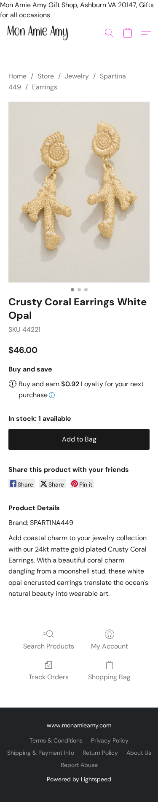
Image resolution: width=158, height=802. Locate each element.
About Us (138, 752)
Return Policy (100, 752)
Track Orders (49, 677)
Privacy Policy (110, 740)
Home (17, 76)
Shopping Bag (109, 677)
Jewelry (77, 76)
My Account (109, 646)
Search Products (48, 646)
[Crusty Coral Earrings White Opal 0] (79, 192)
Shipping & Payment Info (40, 752)
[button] (39, 33)
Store (45, 76)
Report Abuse (79, 765)
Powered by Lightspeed (79, 779)
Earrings (44, 87)
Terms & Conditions (56, 740)
